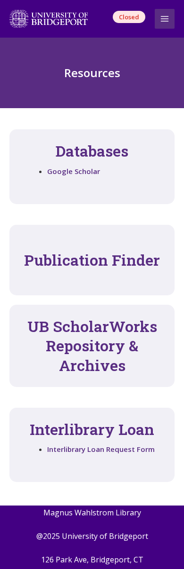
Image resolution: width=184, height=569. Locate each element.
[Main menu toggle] (165, 19)
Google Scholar (73, 171)
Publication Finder (92, 260)
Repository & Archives (92, 345)
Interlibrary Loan (92, 429)
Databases (92, 151)
